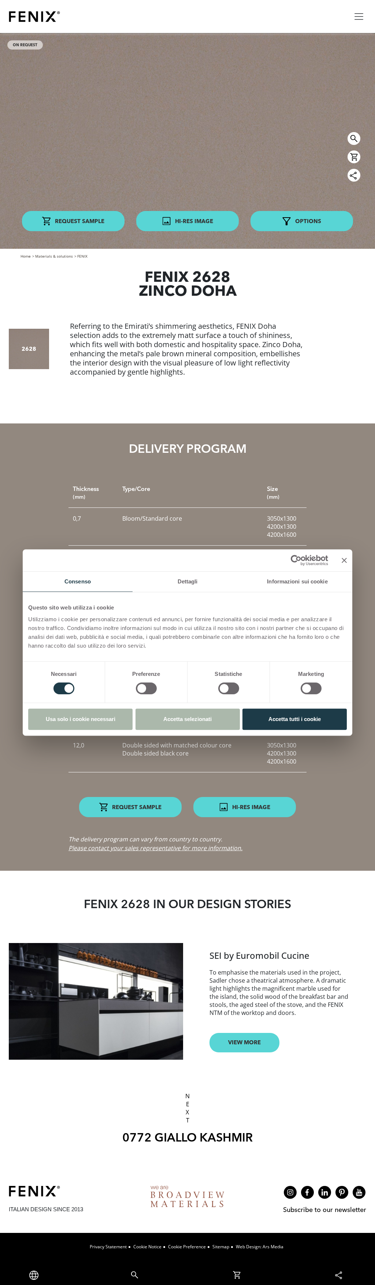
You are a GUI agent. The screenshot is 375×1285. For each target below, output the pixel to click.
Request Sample (79, 221)
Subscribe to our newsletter (324, 1209)
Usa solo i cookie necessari (80, 719)
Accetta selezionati (187, 719)
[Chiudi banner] (344, 560)
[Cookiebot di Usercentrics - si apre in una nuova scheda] (296, 560)
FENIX (82, 256)
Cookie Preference (187, 1247)
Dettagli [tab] (188, 581)
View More (244, 1042)
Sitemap (220, 1247)
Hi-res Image (194, 221)
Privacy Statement (108, 1247)
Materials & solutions (54, 256)
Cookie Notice (147, 1247)
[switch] (146, 688)
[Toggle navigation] (359, 16)
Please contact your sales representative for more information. (155, 848)
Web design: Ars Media (259, 1247)
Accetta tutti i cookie (294, 719)
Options (308, 221)
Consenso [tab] (77, 581)
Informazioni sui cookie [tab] (297, 581)
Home (26, 256)
